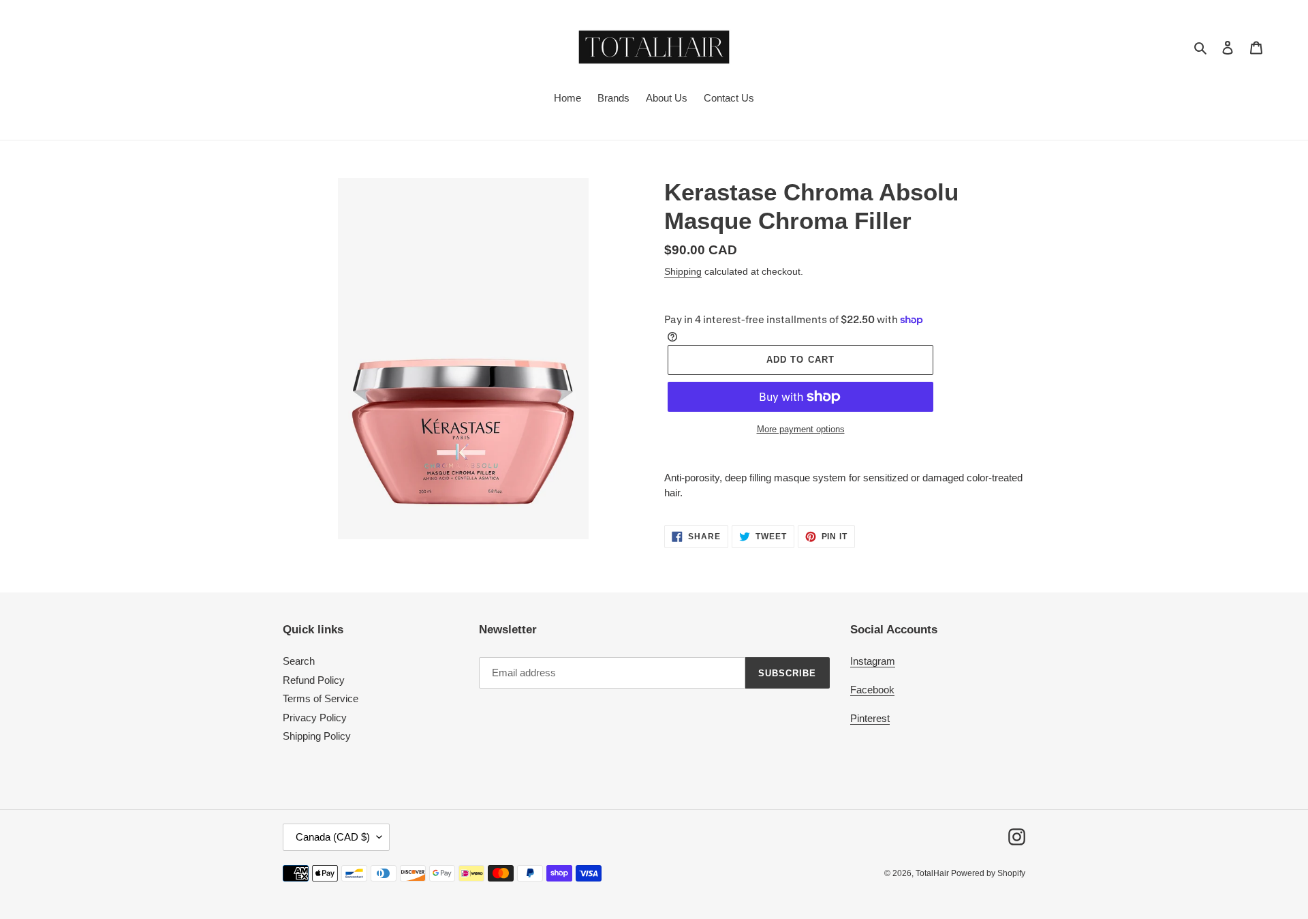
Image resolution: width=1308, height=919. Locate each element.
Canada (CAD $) (333, 837)
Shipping (683, 271)
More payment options (801, 429)
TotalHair (933, 873)
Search (299, 661)
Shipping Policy (317, 736)
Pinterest (870, 718)
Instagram (872, 661)
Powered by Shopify (988, 873)
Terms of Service (320, 698)
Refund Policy (314, 680)
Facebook (872, 689)
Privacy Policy (315, 717)
